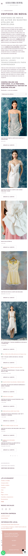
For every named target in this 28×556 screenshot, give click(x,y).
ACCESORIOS (5, 463)
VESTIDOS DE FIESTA (8, 465)
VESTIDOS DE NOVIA (7, 468)
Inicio (2, 10)
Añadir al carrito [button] (8, 145)
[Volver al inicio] (14, 3)
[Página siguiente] (17, 456)
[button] (2, 3)
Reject (14, 545)
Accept (14, 540)
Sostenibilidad (4, 518)
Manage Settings (14, 549)
